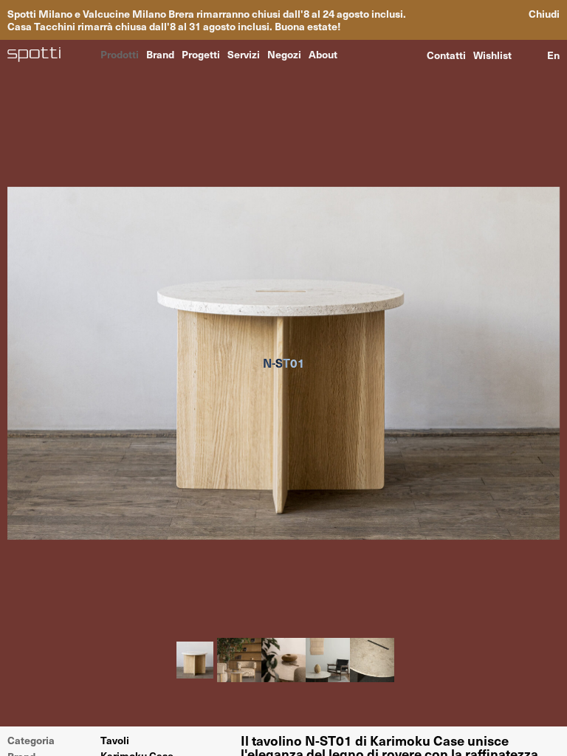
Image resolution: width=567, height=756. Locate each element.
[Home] (34, 54)
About (323, 54)
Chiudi (544, 13)
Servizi (243, 54)
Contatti (446, 54)
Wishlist (492, 54)
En (553, 54)
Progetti (201, 54)
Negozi (284, 54)
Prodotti (119, 54)
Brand (160, 54)
